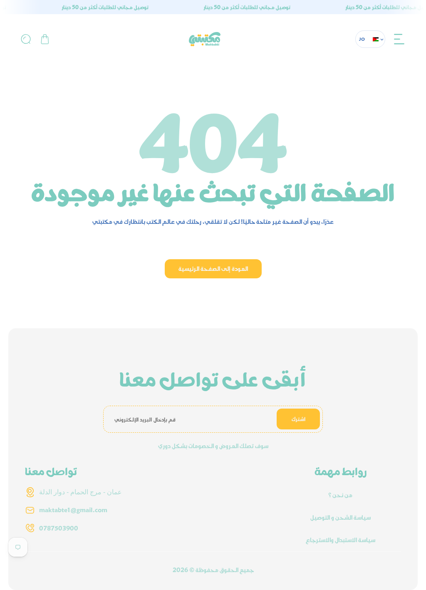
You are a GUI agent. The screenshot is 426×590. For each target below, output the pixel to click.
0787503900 (58, 528)
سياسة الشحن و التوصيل (340, 517)
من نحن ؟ (340, 495)
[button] (399, 39)
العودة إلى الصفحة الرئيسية (213, 268)
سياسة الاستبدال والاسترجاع (340, 539)
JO (362, 39)
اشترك (298, 419)
